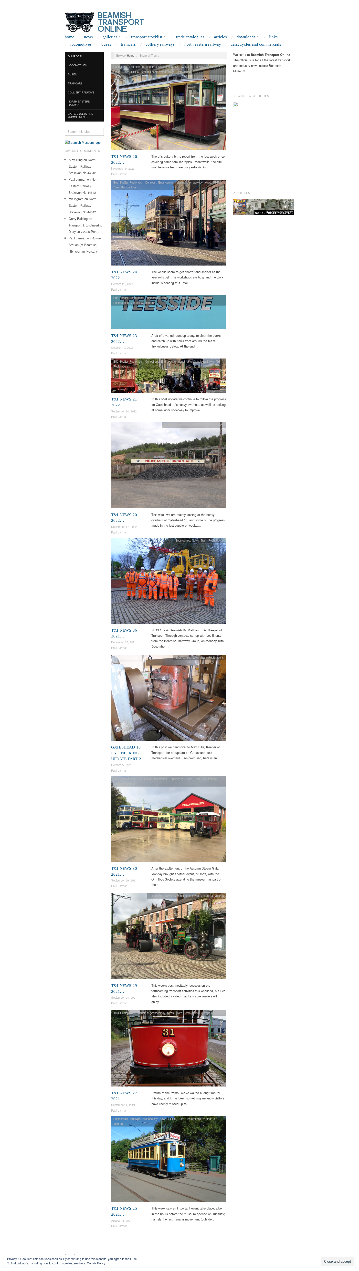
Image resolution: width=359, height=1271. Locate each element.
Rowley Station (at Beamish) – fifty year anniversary (85, 245)
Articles (220, 37)
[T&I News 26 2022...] (168, 108)
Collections (120, 67)
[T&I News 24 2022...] (168, 224)
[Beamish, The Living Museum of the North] (83, 142)
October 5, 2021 (121, 765)
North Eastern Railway (202, 44)
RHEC (135, 72)
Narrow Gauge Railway (189, 67)
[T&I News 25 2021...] (168, 1160)
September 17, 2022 (124, 527)
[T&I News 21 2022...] (168, 377)
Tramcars (128, 44)
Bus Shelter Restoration (128, 182)
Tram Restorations (179, 72)
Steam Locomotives (153, 72)
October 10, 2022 (122, 347)
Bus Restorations (124, 779)
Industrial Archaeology (159, 67)
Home (69, 37)
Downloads (246, 37)
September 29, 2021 (124, 880)
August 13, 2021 (121, 1220)
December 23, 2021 (123, 642)
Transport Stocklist (146, 37)
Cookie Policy (96, 1263)
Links (273, 37)
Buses (106, 44)
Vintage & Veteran (142, 303)
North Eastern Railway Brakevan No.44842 (82, 166)
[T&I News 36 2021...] (168, 582)
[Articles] (263, 207)
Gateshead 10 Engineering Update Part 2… (128, 753)
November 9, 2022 (122, 168)
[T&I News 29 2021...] (168, 937)
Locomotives (81, 44)
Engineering (136, 67)
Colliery (168, 425)
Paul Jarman (77, 179)
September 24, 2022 (124, 411)
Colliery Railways (160, 44)
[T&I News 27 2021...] (168, 1049)
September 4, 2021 (123, 1105)
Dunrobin (75, 56)
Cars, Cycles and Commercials (256, 44)
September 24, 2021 (124, 997)
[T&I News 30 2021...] (168, 820)
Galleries (110, 37)
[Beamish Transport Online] (113, 21)
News (88, 37)
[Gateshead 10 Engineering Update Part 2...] (168, 699)
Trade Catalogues (190, 37)
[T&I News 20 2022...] (168, 466)
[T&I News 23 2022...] (168, 313)
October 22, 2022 (122, 284)
